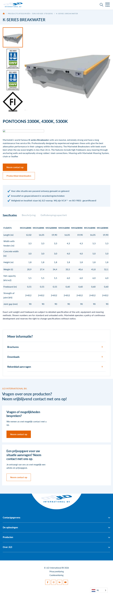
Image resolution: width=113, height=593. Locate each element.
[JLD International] (13, 4)
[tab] (10, 215)
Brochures (13, 347)
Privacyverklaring (56, 571)
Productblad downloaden (18, 175)
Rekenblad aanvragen (19, 366)
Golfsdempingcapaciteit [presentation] (54, 215)
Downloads (13, 356)
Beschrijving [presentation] (29, 215)
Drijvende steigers (43, 13)
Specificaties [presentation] (10, 215)
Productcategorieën (19, 13)
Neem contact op (14, 167)
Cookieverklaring (56, 575)
